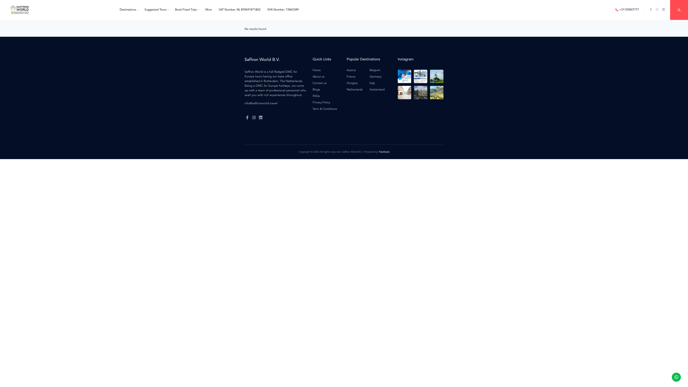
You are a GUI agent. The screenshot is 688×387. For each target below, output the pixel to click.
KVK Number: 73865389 (283, 9)
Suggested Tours (156, 9)
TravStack (384, 152)
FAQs (316, 96)
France (351, 76)
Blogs (316, 89)
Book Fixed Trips (186, 9)
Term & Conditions (325, 109)
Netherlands (355, 89)
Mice (208, 9)
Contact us (320, 83)
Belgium (375, 70)
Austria (351, 70)
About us (318, 76)
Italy (372, 83)
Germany (375, 76)
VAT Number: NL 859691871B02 (240, 9)
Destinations (128, 9)
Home (317, 70)
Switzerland (377, 89)
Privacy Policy (321, 102)
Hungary (352, 83)
